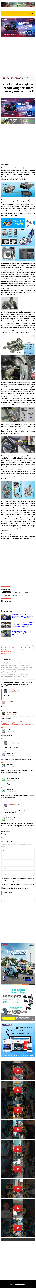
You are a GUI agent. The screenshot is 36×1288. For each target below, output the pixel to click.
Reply (4, 699)
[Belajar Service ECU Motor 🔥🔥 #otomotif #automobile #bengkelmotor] (18, 1090)
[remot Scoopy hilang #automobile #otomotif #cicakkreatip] (18, 1227)
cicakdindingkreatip (13, 690)
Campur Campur (12, 641)
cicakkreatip (6, 659)
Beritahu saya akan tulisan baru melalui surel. (15, 888)
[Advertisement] (18, 55)
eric (7, 701)
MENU (31, 13)
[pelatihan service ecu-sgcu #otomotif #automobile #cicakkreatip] (18, 1188)
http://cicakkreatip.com (18, 660)
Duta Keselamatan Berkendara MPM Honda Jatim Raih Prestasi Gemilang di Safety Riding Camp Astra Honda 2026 (23, 624)
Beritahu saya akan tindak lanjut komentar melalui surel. (18, 884)
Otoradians (9, 712)
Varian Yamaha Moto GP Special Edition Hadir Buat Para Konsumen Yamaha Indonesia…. (9, 649)
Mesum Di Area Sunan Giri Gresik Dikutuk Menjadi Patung (27, 648)
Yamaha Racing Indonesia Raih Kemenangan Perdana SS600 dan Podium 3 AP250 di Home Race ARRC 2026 (23, 616)
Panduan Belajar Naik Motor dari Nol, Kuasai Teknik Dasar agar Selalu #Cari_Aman (21, 632)
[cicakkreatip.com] (18, 4)
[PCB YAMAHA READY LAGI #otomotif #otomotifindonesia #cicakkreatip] (18, 1208)
